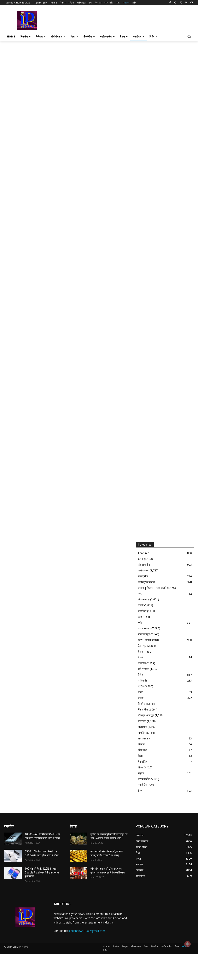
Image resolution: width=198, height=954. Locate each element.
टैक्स (140, 651)
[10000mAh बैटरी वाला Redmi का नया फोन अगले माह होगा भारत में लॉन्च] (13, 839)
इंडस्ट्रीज (143, 576)
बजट (140, 692)
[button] (189, 36)
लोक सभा (142, 750)
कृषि (140, 622)
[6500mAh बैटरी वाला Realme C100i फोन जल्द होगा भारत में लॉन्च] (13, 856)
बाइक (140, 698)
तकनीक (142, 663)
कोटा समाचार (144, 628)
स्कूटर (141, 773)
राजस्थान (142, 727)
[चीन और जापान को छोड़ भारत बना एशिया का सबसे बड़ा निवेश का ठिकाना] (78, 873)
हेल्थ (140, 790)
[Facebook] (170, 3)
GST (140, 559)
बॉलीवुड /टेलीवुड (146, 715)
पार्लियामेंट (142, 680)
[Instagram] (175, 3)
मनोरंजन (142, 721)
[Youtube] (191, 3)
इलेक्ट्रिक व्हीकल (146, 582)
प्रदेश (141, 686)
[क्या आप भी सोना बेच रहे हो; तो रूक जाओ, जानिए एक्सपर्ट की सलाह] (78, 856)
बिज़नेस (141, 703)
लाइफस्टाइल (144, 738)
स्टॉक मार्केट (144, 779)
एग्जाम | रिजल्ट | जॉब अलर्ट (152, 588)
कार (140, 617)
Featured (143, 553)
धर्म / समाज (143, 669)
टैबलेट (141, 657)
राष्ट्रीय (141, 732)
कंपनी (140, 605)
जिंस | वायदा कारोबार (148, 640)
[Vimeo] (186, 3)
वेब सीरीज (143, 761)
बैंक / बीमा (143, 709)
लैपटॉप (141, 744)
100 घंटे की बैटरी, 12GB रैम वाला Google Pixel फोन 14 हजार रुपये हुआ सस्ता (42, 872)
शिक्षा (140, 767)
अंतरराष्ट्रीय (144, 564)
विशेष (140, 756)
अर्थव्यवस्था (143, 570)
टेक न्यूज (142, 646)
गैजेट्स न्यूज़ (144, 634)
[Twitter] (181, 3)
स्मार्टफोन (142, 785)
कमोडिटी (142, 611)
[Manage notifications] (187, 944)
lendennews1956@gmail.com (86, 931)
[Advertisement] (95, 20)
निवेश (140, 674)
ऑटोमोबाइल (143, 599)
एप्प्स (140, 593)
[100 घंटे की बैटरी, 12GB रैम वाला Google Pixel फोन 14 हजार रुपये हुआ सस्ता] (13, 873)
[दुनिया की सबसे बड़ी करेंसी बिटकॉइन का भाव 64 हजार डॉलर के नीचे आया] (78, 839)
